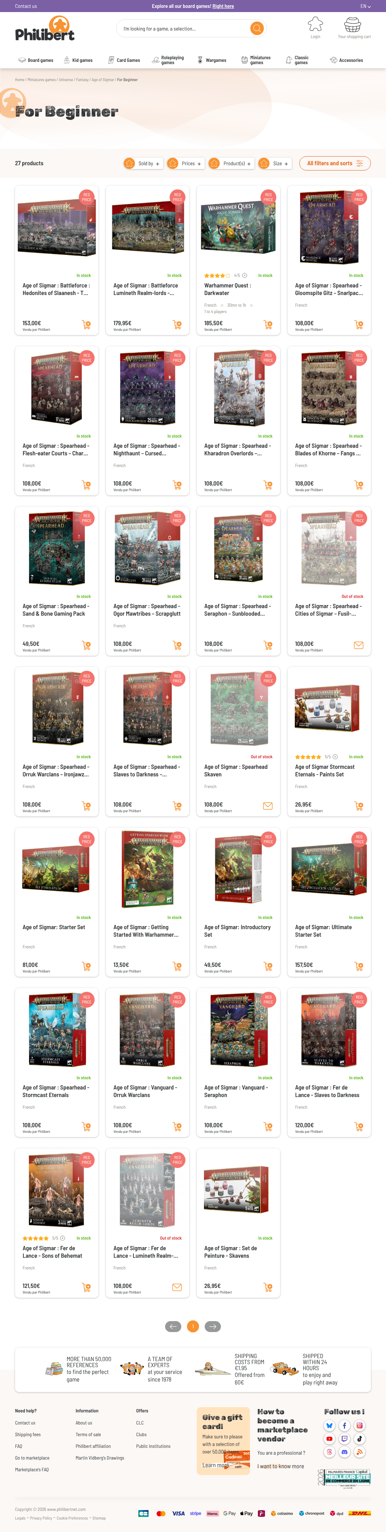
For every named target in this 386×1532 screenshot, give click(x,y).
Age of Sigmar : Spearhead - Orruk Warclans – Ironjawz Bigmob (56, 770)
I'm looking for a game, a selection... (160, 28)
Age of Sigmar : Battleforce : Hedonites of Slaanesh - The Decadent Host (56, 289)
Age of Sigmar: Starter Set (54, 927)
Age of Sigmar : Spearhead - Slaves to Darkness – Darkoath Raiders (146, 770)
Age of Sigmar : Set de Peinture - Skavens (230, 1252)
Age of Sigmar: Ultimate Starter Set (323, 931)
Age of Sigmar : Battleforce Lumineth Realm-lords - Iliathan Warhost (145, 289)
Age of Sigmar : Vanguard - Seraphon (236, 1091)
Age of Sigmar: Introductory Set (237, 931)
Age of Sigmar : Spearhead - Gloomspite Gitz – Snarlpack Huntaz (328, 289)
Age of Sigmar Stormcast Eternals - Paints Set (325, 770)
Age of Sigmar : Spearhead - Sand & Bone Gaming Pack (56, 609)
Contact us (26, 6)
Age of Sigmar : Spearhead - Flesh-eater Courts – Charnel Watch (56, 449)
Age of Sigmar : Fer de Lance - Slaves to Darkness (327, 1091)
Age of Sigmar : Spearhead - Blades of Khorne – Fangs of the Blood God (328, 449)
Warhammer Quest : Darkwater (227, 289)
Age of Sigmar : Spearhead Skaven (236, 770)
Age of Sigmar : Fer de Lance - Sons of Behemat (52, 1252)
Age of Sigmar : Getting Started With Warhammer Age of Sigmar (143, 931)
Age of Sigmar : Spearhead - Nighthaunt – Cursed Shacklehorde (146, 449)
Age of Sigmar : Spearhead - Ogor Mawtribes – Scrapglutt (147, 609)
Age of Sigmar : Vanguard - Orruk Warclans (145, 1091)
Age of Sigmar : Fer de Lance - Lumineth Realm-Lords (143, 1252)
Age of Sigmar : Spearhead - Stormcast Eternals (56, 1091)
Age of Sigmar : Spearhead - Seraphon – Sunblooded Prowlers (237, 610)
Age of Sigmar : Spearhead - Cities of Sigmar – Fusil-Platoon (328, 610)
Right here (223, 6)
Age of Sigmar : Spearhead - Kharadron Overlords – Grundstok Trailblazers (237, 449)
